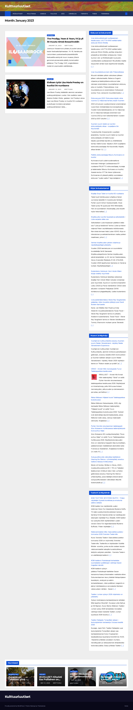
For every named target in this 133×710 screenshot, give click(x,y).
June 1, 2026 (14, 683)
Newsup (32, 706)
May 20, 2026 (76, 680)
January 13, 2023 (55, 89)
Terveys (84, 14)
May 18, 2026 (107, 683)
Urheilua (73, 14)
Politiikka (31, 14)
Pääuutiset (18, 14)
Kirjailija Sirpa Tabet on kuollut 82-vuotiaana (107, 194)
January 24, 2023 (55, 45)
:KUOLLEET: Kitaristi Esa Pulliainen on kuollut (50, 679)
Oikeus (43, 14)
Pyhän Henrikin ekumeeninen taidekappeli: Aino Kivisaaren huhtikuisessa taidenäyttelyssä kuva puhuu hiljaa (108, 428)
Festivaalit (51, 35)
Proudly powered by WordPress (15, 706)
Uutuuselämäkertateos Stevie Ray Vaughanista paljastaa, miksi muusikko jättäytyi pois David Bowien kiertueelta (108, 302)
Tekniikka (105, 14)
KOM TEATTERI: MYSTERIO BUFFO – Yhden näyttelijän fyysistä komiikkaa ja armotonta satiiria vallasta (108, 500)
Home (126, 706)
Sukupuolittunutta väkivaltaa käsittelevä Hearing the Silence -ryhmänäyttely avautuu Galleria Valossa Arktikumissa (107, 459)
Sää (63, 14)
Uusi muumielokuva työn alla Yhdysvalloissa (107, 72)
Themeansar (41, 706)
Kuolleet (50, 79)
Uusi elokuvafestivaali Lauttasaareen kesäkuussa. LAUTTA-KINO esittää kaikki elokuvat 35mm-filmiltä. (106, 40)
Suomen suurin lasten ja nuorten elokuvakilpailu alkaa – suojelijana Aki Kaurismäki (104, 126)
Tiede (94, 14)
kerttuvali (69, 45)
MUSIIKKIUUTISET (13, 674)
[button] (123, 14)
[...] (92, 67)
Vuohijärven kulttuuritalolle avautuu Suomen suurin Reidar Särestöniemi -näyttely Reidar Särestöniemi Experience (107, 343)
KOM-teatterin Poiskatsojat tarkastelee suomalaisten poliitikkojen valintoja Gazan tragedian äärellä (106, 563)
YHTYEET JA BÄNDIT (106, 674)
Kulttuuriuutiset (17, 6)
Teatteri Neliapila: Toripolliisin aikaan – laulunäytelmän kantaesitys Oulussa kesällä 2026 (107, 622)
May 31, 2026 (45, 683)
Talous (53, 14)
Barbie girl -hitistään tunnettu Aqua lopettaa (112, 679)
